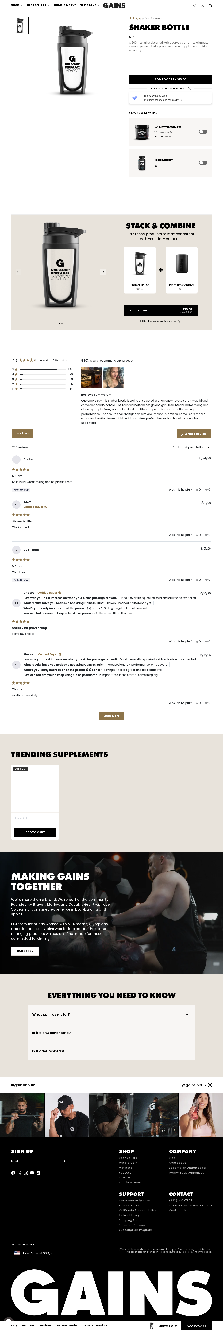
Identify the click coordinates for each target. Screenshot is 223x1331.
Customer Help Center (136, 1200)
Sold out (21, 768)
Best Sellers (128, 1158)
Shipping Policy (130, 1220)
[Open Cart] (210, 5)
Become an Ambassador (188, 1168)
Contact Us (178, 1162)
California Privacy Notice (138, 1210)
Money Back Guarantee (187, 1172)
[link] (170, 18)
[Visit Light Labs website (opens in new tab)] (134, 98)
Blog (172, 1158)
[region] (102, 377)
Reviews (156, 18)
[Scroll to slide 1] (59, 323)
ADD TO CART (35, 832)
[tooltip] (110, 394)
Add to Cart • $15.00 (170, 79)
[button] (72, 59)
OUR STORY (25, 951)
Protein (124, 1177)
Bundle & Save (130, 1182)
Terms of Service (132, 1225)
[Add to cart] (203, 132)
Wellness (126, 1168)
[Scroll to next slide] (103, 272)
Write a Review (197, 435)
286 (153, 18)
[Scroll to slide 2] (62, 323)
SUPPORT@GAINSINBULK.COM (190, 1205)
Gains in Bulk (27, 1244)
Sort (176, 447)
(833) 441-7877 (181, 1200)
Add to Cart (196, 1326)
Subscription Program (135, 1230)
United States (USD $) (36, 1253)
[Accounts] (202, 5)
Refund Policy (129, 1215)
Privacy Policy (129, 1205)
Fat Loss (125, 1172)
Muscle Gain (128, 1162)
